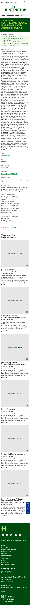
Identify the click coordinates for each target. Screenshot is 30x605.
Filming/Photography (8, 564)
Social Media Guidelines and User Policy (13, 587)
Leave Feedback (28, 508)
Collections (10, 15)
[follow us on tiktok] (2, 535)
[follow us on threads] (11, 535)
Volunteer (4, 558)
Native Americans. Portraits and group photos (11, 270)
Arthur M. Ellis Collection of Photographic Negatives (12, 37)
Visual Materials (6, 155)
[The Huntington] (15, 8)
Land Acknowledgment (9, 549)
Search (17, 15)
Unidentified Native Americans (13, 454)
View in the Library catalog (10, 228)
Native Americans (8, 409)
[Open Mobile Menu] (28, 2)
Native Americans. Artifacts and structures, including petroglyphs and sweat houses (13, 500)
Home (3, 15)
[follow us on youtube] (20, 535)
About (3, 545)
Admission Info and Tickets (13, 577)
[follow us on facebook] (7, 535)
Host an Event (6, 556)
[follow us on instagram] (15, 535)
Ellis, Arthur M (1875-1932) (9, 174)
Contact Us (5, 562)
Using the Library (7, 551)
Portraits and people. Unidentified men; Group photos (13, 316)
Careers (4, 553)
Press (3, 560)
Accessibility (5, 547)
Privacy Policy (5, 585)
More (25, 15)
